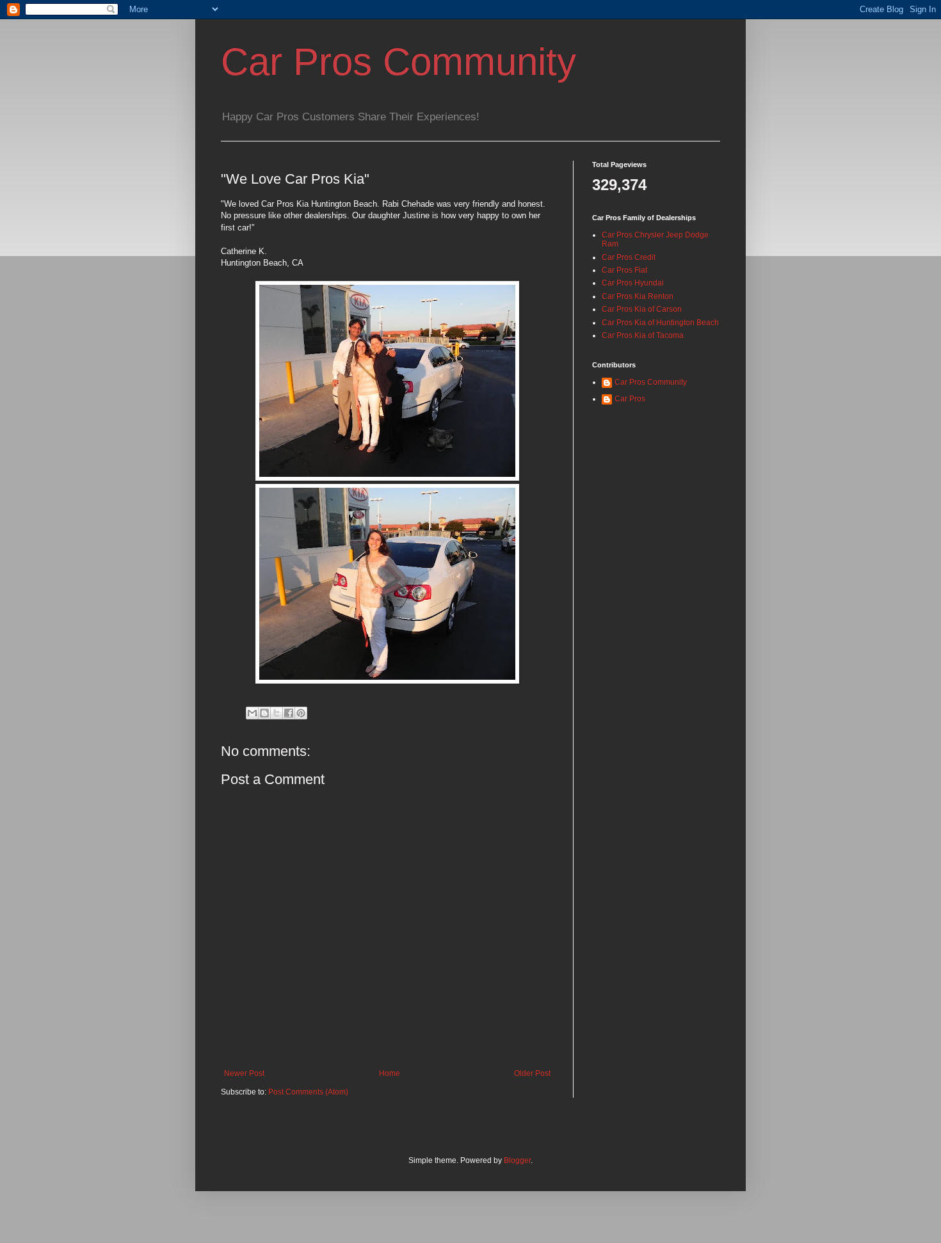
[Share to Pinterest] (300, 713)
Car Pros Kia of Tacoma (643, 335)
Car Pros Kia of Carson (642, 309)
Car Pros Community (398, 61)
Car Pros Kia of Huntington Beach (660, 322)
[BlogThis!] (264, 713)
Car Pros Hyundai (633, 282)
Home (389, 1073)
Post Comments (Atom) (308, 1091)
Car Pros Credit (628, 257)
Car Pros (630, 398)
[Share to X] (276, 713)
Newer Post (244, 1073)
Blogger (517, 1160)
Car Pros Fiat (624, 270)
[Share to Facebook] (288, 713)
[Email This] (252, 713)
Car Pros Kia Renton (637, 296)
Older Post (532, 1073)
